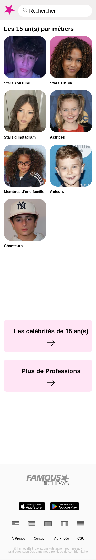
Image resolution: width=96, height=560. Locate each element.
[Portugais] (48, 523)
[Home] (48, 479)
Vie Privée (61, 538)
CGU (80, 538)
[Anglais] (15, 523)
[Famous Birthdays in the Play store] (64, 506)
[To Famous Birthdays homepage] (9, 10)
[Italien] (64, 523)
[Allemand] (80, 523)
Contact (39, 538)
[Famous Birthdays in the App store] (32, 506)
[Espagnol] (32, 523)
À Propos (18, 538)
